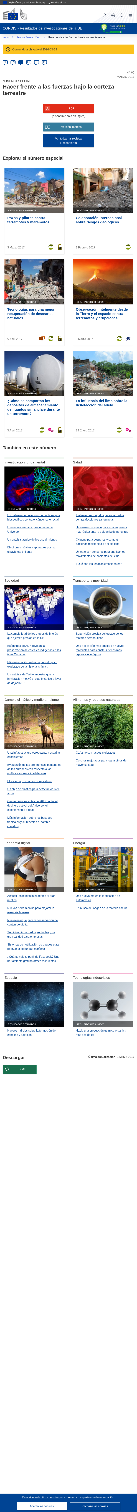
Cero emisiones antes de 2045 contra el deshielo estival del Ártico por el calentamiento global (32, 805)
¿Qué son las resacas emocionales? (99, 563)
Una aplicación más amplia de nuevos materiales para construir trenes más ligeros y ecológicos (100, 650)
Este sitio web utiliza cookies (40, 1497)
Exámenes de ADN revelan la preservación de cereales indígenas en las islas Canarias (34, 650)
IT (36, 62)
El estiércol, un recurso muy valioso (29, 781)
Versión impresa (71, 126)
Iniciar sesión (105, 15)
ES (20, 62)
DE (5, 62)
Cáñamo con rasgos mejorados (95, 752)
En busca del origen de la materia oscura (102, 908)
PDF (71, 108)
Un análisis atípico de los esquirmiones (32, 539)
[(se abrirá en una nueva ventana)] (15, 14)
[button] (113, 15)
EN (13, 62)
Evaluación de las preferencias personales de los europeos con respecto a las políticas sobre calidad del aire (34, 769)
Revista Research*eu (28, 37)
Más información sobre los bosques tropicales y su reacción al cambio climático (29, 822)
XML (23, 1069)
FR (28, 62)
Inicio (6, 37)
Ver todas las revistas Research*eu (68, 140)
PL (44, 62)
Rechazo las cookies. (95, 1506)
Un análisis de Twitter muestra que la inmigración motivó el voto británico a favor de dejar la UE (34, 679)
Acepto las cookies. (42, 1506)
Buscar (122, 15)
